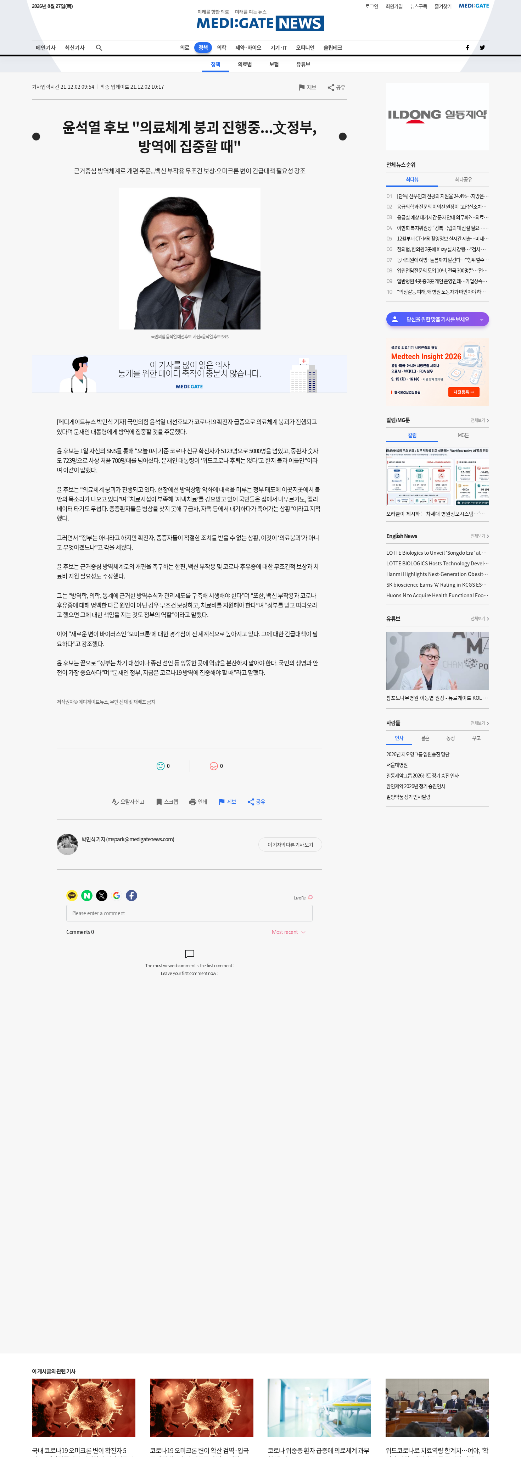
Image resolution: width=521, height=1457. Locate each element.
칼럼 (412, 434)
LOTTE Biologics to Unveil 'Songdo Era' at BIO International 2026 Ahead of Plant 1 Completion (437, 552)
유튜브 (303, 64)
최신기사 (75, 47)
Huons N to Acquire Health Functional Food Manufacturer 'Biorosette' (437, 595)
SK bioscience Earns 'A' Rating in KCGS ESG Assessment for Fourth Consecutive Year (437, 584)
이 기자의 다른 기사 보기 (290, 844)
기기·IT (278, 47)
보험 (274, 64)
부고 (476, 737)
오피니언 (305, 47)
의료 (184, 47)
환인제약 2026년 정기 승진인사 (415, 786)
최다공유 (463, 179)
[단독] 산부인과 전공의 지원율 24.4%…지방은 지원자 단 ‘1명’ (443, 195)
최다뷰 (412, 179)
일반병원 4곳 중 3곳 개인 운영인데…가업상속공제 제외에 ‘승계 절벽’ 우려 (443, 280)
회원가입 (394, 6)
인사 (399, 737)
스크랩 (171, 801)
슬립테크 (333, 47)
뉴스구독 (418, 6)
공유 (340, 87)
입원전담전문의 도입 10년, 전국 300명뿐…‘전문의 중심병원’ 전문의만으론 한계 (443, 270)
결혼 (425, 737)
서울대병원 (397, 764)
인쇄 (202, 801)
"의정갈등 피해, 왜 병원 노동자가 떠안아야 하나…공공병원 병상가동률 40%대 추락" (443, 291)
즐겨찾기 (443, 6)
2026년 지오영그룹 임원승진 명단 (417, 754)
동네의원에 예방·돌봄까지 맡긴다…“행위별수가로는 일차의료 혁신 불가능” (443, 259)
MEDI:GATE (474, 6)
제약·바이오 (248, 47)
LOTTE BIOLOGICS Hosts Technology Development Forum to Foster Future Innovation (437, 563)
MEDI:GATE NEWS (260, 20)
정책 (203, 47)
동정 (450, 737)
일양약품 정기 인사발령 (408, 796)
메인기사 (46, 47)
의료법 (245, 64)
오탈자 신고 (132, 801)
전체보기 (478, 420)
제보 (311, 87)
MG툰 (463, 434)
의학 (221, 47)
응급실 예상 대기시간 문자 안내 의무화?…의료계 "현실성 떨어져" (443, 217)
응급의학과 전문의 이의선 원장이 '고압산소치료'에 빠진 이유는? (443, 206)
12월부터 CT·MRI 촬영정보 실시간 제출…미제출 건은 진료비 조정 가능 (443, 238)
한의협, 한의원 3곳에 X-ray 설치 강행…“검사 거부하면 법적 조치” (443, 249)
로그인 (371, 6)
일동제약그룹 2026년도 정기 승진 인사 (422, 775)
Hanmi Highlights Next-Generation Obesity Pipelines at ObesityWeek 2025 (437, 573)
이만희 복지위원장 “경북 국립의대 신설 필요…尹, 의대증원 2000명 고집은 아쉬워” (443, 227)
